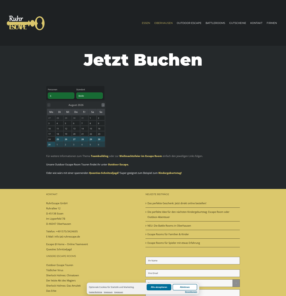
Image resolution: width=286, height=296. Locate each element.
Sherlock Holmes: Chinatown (62, 275)
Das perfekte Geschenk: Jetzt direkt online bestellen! (176, 203)
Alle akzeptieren (159, 287)
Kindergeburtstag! (170, 173)
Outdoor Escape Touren (59, 265)
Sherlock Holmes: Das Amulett (63, 285)
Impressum (108, 292)
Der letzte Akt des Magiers (61, 280)
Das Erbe (51, 290)
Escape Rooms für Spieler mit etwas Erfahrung (173, 242)
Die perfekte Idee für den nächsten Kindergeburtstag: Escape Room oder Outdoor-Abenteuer (188, 214)
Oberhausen (64, 223)
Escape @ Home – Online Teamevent (67, 244)
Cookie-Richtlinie (95, 292)
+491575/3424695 (67, 231)
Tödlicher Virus (54, 270)
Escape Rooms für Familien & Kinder (168, 234)
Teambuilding (99, 156)
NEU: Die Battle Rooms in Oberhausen (169, 225)
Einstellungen (191, 292)
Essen (60, 213)
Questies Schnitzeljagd (59, 249)
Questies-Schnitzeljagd (103, 173)
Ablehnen (185, 287)
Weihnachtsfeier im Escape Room (140, 156)
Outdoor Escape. (118, 164)
